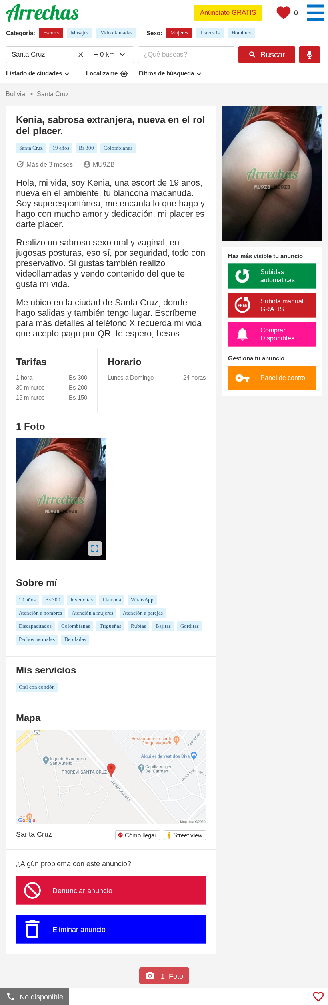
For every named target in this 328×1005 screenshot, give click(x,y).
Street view (184, 835)
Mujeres (179, 33)
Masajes (79, 33)
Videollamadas (116, 33)
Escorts (51, 33)
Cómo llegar (136, 835)
